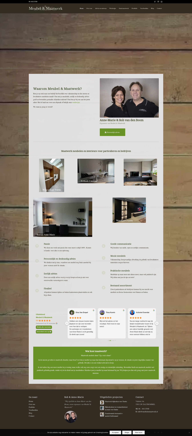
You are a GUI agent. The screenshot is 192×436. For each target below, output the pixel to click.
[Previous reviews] (67, 323)
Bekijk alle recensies (44, 327)
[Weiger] (189, 432)
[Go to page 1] (110, 340)
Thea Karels (110, 312)
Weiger (127, 432)
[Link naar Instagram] (161, 1)
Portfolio (32, 407)
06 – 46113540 (143, 408)
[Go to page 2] (111, 340)
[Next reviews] (157, 323)
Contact (31, 416)
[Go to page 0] (108, 340)
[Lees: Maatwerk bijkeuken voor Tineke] (102, 402)
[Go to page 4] (115, 340)
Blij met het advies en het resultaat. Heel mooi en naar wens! (110, 323)
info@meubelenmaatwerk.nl (148, 411)
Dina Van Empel (82, 312)
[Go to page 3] (113, 340)
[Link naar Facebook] (154, 1)
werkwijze (76, 102)
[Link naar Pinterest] (158, 1)
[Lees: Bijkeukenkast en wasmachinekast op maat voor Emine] (102, 408)
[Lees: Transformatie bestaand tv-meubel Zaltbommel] (102, 414)
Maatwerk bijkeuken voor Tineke (116, 401)
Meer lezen (138, 432)
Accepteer (115, 432)
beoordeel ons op (43, 331)
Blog (30, 413)
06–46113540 (33, 1)
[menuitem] (81, 8)
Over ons (32, 404)
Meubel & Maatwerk (44, 317)
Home (31, 401)
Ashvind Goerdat (142, 312)
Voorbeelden (33, 410)
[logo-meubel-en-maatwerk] (45, 8)
